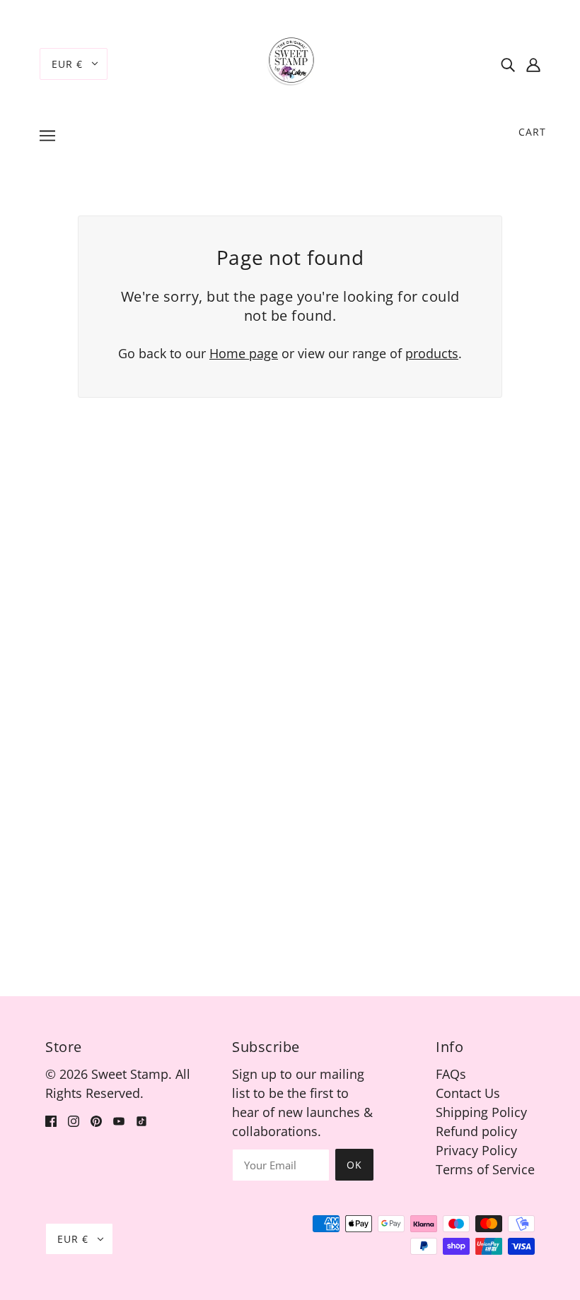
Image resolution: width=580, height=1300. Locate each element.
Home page (243, 353)
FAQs (451, 1073)
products (431, 353)
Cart (532, 131)
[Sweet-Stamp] (290, 62)
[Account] (533, 64)
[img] (508, 64)
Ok (354, 1164)
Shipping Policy (481, 1112)
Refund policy (476, 1131)
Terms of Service (485, 1169)
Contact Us (468, 1093)
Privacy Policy (476, 1150)
